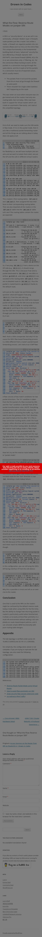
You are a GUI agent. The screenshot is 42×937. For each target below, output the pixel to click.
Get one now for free (17, 471)
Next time (29, 471)
